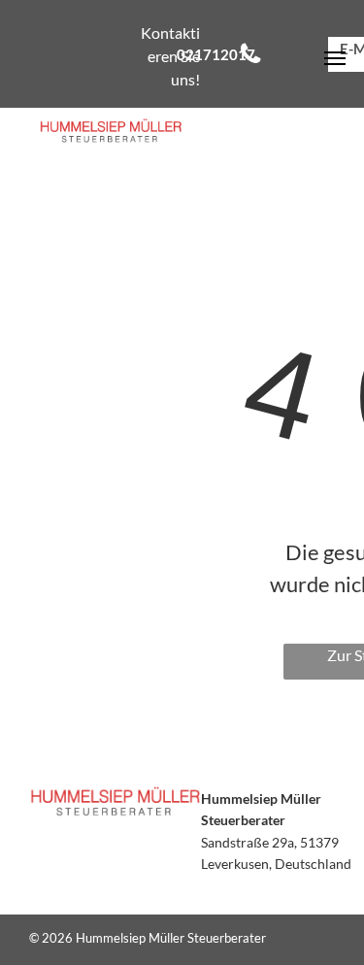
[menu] (334, 58)
